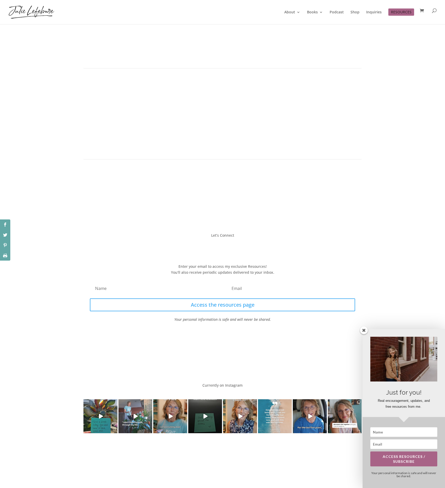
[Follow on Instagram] (228, 247)
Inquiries (374, 12)
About (289, 12)
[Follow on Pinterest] (238, 247)
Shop (355, 12)
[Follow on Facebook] (207, 247)
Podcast (337, 12)
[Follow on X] (217, 247)
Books (312, 12)
